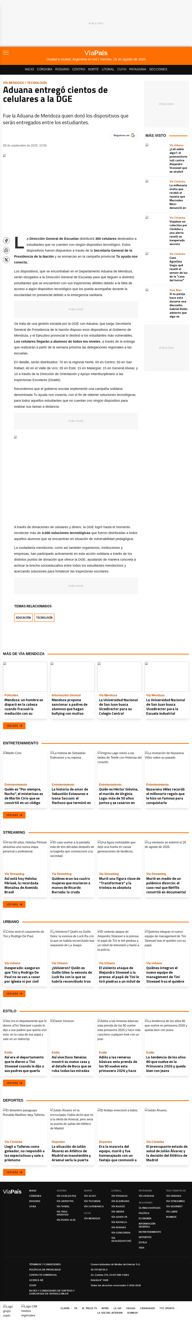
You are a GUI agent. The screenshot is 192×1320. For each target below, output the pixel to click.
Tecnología (37, 82)
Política (144, 1213)
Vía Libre (172, 1211)
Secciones (158, 69)
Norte (93, 69)
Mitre (105, 1308)
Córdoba (44, 69)
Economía (145, 1218)
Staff (33, 1285)
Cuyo (121, 69)
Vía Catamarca (94, 1206)
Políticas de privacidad (45, 1269)
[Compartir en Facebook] (6, 240)
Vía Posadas (119, 1196)
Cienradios (147, 1308)
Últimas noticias (150, 1208)
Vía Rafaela (119, 1222)
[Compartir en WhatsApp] (6, 250)
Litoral (108, 69)
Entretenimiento (150, 1232)
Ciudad (131, 1308)
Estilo (143, 1242)
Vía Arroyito (65, 1201)
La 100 (118, 1308)
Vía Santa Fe (119, 1217)
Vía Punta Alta (66, 1220)
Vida (141, 1247)
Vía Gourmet (174, 1206)
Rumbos (171, 1217)
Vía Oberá (117, 1211)
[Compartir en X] (6, 259)
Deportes (145, 1237)
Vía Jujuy (90, 1196)
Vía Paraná (118, 1227)
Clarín (65, 1308)
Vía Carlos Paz (66, 1196)
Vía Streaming (175, 1201)
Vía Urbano (173, 1196)
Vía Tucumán (92, 1201)
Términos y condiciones (45, 1264)
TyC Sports (167, 1308)
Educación (23, 617)
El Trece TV (89, 1308)
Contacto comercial (43, 1275)
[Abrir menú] (24, 53)
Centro (78, 69)
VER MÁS (12, 725)
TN (75, 1308)
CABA (32, 1206)
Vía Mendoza (13, 82)
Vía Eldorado (120, 1201)
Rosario (62, 69)
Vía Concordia (120, 1232)
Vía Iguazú (118, 1206)
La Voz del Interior (110, 1313)
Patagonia (137, 69)
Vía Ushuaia (146, 1196)
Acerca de (36, 1280)
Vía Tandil (63, 1206)
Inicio (29, 69)
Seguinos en (121, 135)
